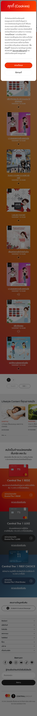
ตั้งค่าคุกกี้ (18, 72)
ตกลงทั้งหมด (18, 65)
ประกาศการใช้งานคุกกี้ (20, 50)
